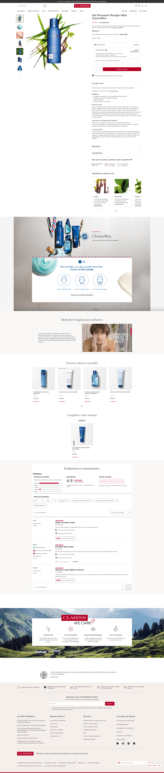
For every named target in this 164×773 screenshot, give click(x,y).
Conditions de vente (50, 763)
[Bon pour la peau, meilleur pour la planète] (131, 159)
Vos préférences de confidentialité (55, 766)
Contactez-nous (55, 736)
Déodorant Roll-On (23, 735)
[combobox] (116, 60)
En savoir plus (114, 91)
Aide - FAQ (53, 723)
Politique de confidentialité (67, 763)
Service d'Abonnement (90, 723)
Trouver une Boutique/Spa (91, 736)
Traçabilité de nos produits (125, 728)
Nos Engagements (122, 724)
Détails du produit (117, 27)
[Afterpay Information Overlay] (126, 34)
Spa (84, 733)
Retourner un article (56, 730)
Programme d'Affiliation (124, 735)
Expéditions (54, 726)
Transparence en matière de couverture (29, 766)
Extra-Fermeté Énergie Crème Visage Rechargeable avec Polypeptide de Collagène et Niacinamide (31, 730)
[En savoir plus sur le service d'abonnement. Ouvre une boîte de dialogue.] (106, 50)
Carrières (119, 732)
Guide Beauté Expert (90, 730)
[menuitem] (136, 6)
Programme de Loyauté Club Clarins (94, 720)
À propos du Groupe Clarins (125, 720)
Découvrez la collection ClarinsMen (82, 295)
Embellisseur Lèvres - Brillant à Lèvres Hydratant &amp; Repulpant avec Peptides (30, 742)
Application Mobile (89, 739)
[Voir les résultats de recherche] (45, 6)
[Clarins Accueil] (82, 6)
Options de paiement (56, 733)
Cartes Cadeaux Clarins (90, 726)
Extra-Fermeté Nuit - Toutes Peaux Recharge (31, 725)
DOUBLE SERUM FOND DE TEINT (27, 738)
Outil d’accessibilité (93, 763)
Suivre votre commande (57, 720)
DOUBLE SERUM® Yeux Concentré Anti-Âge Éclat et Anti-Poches (31, 721)
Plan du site (81, 763)
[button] (19, 18)
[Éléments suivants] (19, 73)
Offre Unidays (121, 739)
